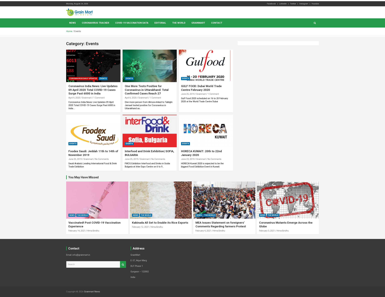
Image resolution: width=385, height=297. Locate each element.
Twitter (293, 4)
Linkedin (283, 4)
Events (103, 78)
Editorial (160, 23)
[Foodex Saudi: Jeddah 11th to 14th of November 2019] (93, 131)
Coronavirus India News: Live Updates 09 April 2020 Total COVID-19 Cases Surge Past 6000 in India (92, 89)
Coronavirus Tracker (95, 23)
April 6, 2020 (131, 98)
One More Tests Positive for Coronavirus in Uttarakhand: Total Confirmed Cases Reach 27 (147, 89)
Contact (216, 23)
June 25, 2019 (187, 94)
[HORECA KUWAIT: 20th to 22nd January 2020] (206, 131)
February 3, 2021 (267, 230)
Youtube (315, 4)
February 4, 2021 (203, 230)
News (72, 23)
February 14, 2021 (76, 230)
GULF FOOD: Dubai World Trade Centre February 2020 (201, 88)
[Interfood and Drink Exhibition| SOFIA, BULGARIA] (149, 131)
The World (178, 23)
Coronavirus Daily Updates (83, 78)
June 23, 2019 (187, 159)
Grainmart (198, 23)
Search (123, 264)
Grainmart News (92, 291)
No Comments (102, 159)
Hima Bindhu (93, 230)
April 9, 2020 (74, 98)
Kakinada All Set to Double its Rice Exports (160, 222)
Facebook (271, 4)
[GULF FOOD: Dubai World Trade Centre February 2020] (206, 65)
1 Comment (99, 98)
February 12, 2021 (140, 227)
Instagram (303, 4)
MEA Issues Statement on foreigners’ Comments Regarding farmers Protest (221, 224)
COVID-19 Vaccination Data (131, 23)
